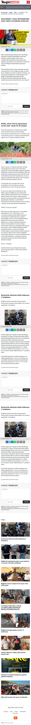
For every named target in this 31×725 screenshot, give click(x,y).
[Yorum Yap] (24, 50)
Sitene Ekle (15, 713)
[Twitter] (9, 50)
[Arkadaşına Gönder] (18, 50)
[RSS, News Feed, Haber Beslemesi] (15, 717)
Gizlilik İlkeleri (23, 711)
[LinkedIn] (12, 50)
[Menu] (28, 2)
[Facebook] (7, 50)
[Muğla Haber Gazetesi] (10, 2)
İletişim (16, 711)
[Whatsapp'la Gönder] (15, 50)
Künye (11, 711)
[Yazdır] (21, 50)
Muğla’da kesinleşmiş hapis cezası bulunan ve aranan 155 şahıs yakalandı (17, 7)
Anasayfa (6, 711)
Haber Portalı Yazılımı (8, 722)
